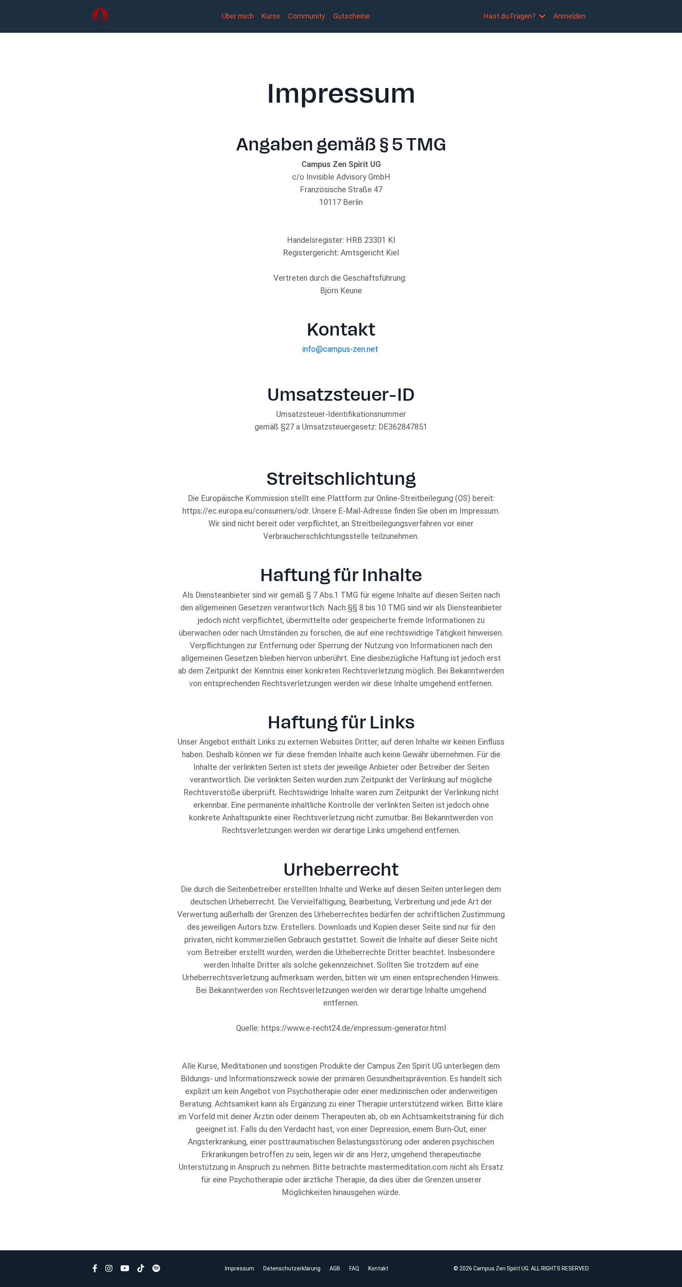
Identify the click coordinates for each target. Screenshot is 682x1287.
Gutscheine (351, 16)
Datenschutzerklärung (291, 1268)
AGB (335, 1268)
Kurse (271, 16)
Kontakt (378, 1268)
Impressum (239, 1268)
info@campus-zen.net (340, 349)
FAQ (354, 1268)
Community (306, 16)
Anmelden (569, 16)
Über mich (238, 16)
